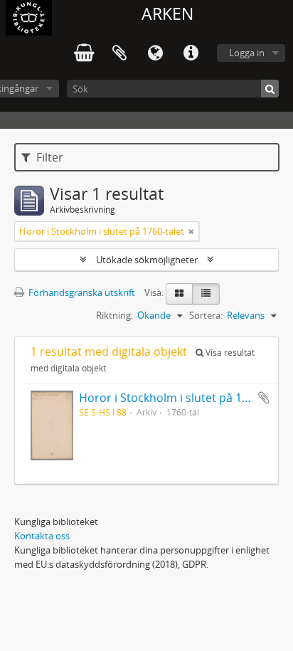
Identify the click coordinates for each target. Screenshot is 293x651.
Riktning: (114, 315)
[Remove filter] (191, 231)
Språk (155, 53)
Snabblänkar (190, 53)
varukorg (84, 53)
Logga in (247, 52)
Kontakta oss (42, 535)
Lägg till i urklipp (264, 398)
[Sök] (270, 88)
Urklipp (119, 53)
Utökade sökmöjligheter (147, 259)
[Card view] (179, 294)
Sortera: (206, 315)
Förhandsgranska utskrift (80, 292)
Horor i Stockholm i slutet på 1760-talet (184, 398)
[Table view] (206, 294)
